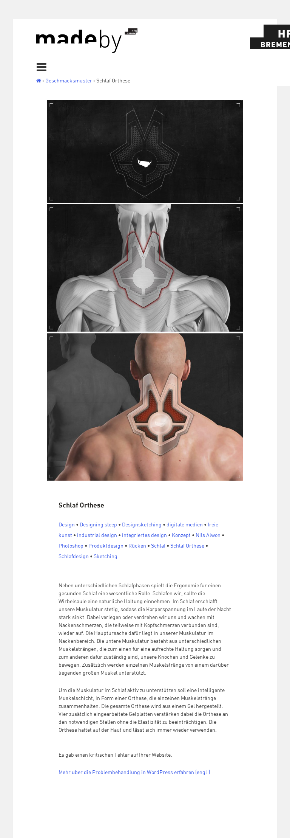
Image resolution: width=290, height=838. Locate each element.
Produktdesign (105, 545)
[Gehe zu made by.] (38, 80)
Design (67, 524)
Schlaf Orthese (187, 545)
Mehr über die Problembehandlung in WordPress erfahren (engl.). (135, 772)
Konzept (181, 535)
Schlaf (158, 545)
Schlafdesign (74, 556)
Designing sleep (98, 524)
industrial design (97, 535)
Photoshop (71, 545)
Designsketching (142, 524)
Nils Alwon (208, 535)
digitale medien (185, 524)
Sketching (105, 556)
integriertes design (144, 535)
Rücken (137, 545)
